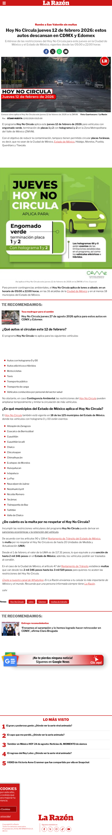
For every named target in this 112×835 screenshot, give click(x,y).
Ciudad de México (77, 291)
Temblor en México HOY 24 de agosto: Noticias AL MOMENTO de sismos (47, 744)
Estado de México (64, 141)
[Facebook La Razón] (46, 51)
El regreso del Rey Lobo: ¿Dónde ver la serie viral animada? (39, 753)
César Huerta (14, 118)
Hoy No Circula (87, 398)
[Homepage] (56, 3)
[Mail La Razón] (66, 51)
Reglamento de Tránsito (75, 566)
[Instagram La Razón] (56, 829)
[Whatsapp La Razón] (59, 51)
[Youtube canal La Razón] (68, 829)
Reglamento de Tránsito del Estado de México (74, 538)
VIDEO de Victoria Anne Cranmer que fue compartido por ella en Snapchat (48, 762)
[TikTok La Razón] (62, 829)
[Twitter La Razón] (52, 51)
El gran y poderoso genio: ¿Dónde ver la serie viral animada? (39, 725)
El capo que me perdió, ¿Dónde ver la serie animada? (36, 734)
